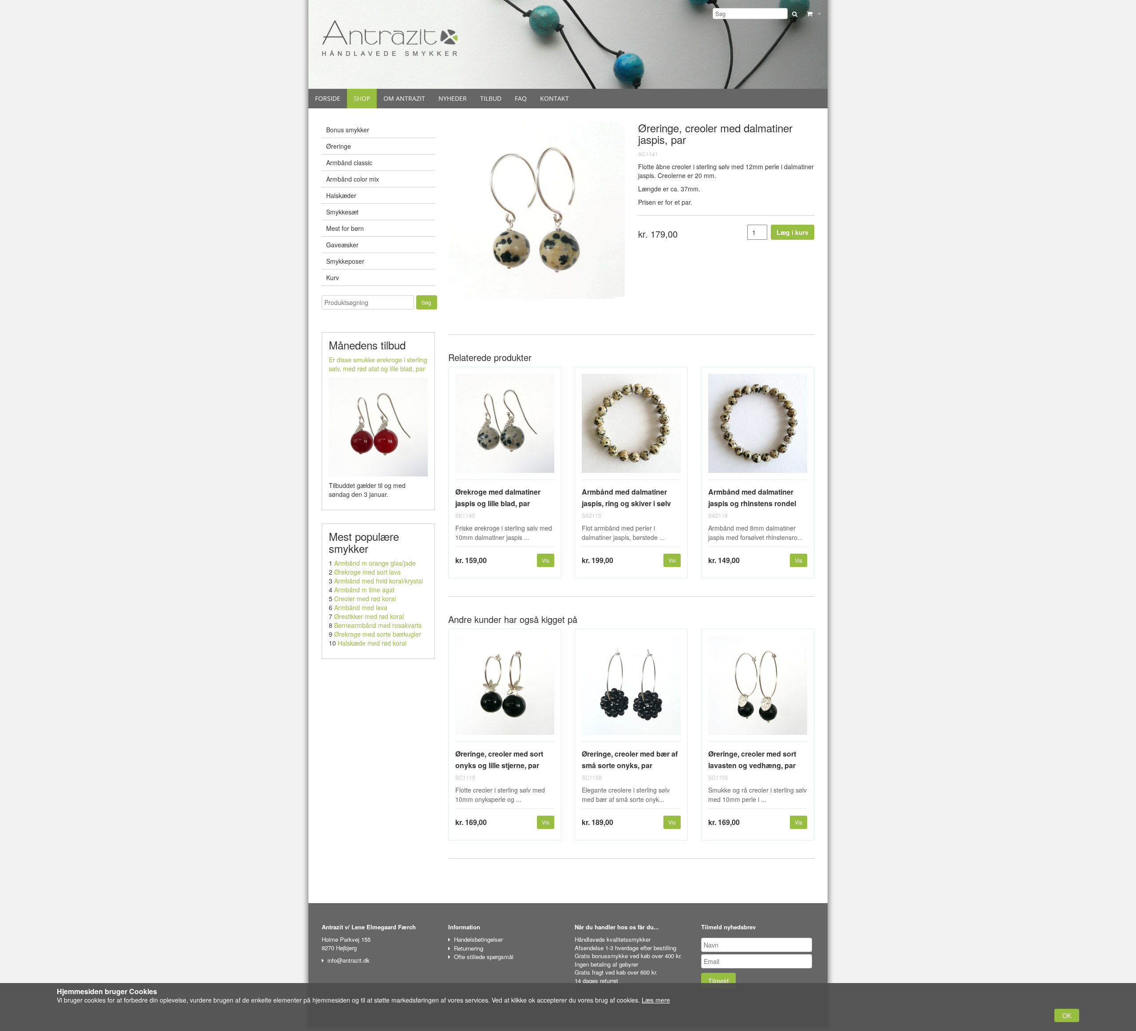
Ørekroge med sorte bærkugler (377, 634)
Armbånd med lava (360, 607)
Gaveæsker (342, 244)
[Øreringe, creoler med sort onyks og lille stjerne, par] (504, 689)
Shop (362, 98)
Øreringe (338, 146)
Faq (521, 98)
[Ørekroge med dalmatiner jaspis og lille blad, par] (504, 427)
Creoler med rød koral (365, 598)
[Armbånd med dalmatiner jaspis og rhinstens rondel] (757, 427)
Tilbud (490, 98)
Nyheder (452, 98)
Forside (327, 98)
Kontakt (554, 98)
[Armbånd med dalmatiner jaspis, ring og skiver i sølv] (631, 427)
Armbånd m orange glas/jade (375, 563)
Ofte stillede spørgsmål (483, 956)
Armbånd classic (349, 162)
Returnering (468, 948)
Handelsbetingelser (478, 939)
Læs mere (656, 999)
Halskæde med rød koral (372, 642)
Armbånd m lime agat (364, 589)
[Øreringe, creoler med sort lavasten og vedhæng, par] (757, 689)
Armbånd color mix (352, 178)
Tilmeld (718, 980)
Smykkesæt (342, 211)
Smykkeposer (345, 261)
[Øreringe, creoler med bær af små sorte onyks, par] (631, 689)
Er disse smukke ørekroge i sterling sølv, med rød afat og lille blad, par (378, 364)
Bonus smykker (347, 129)
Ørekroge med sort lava (367, 571)
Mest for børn (345, 228)
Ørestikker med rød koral (369, 616)
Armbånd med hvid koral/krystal (378, 580)
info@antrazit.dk (348, 960)
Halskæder (341, 195)
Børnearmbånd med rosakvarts (378, 625)
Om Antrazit (404, 98)
